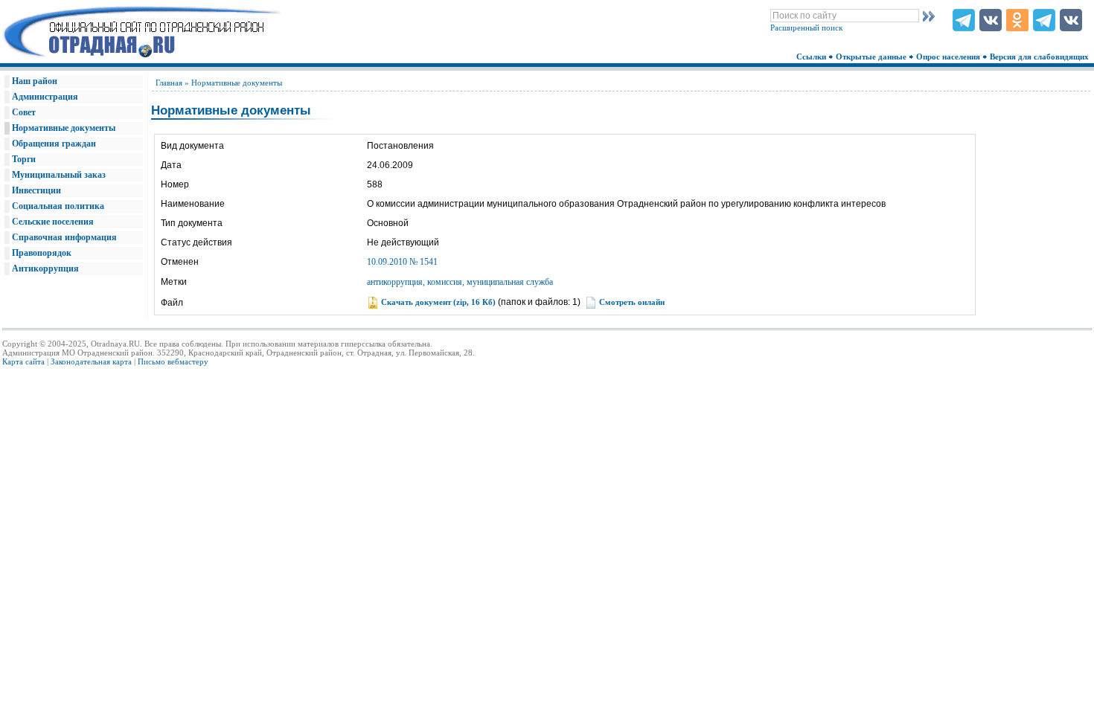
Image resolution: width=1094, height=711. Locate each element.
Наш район (34, 81)
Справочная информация (64, 237)
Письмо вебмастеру (173, 361)
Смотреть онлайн (632, 301)
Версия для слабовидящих (1040, 56)
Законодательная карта (91, 361)
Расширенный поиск (806, 27)
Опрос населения (949, 56)
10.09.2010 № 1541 (402, 262)
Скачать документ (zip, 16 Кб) (438, 301)
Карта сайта (23, 361)
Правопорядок (41, 253)
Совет (24, 112)
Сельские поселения (53, 221)
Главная (169, 82)
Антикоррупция (45, 268)
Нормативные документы (63, 128)
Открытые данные (872, 56)
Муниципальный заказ (59, 175)
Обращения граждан (54, 143)
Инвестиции (36, 190)
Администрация (45, 96)
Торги (24, 159)
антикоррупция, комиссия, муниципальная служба (460, 282)
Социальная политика (58, 206)
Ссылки (812, 56)
